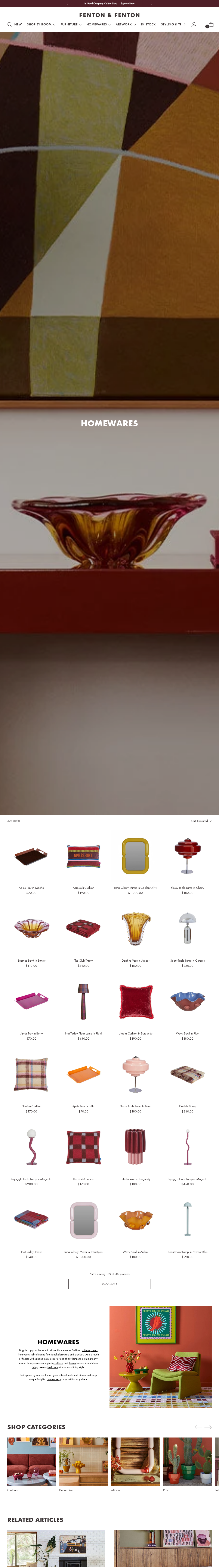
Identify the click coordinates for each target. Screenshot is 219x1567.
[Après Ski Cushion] (83, 856)
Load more (109, 1283)
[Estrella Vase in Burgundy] (135, 1147)
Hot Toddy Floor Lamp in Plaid (83, 1033)
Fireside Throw (187, 1106)
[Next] (151, 3)
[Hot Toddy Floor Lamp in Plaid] (83, 1001)
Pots (165, 1490)
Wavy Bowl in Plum (187, 1033)
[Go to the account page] (192, 24)
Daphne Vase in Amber (135, 960)
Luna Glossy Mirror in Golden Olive (135, 888)
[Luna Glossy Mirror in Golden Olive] (135, 856)
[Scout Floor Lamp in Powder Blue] (187, 1220)
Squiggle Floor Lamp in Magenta (187, 1179)
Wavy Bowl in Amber (135, 1252)
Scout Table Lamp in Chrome (187, 960)
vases (27, 1354)
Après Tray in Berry (31, 1033)
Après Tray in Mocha (31, 888)
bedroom (52, 1367)
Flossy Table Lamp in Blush (135, 1106)
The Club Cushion (83, 1179)
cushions (58, 1363)
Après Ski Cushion (83, 888)
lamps (75, 1359)
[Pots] (187, 1462)
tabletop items (90, 1350)
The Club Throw (83, 960)
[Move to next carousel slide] (208, 1427)
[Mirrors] (135, 1462)
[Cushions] (31, 1462)
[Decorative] (83, 1462)
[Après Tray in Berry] (31, 1001)
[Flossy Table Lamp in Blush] (135, 1074)
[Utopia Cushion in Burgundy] (135, 1001)
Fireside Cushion (31, 1106)
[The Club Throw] (83, 928)
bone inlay (43, 1359)
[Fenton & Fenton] (109, 15)
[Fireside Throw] (187, 1074)
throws (72, 1363)
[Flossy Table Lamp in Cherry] (187, 856)
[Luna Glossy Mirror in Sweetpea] (83, 1220)
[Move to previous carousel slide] (198, 1427)
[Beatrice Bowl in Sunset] (31, 928)
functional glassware (57, 1354)
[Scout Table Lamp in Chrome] (187, 928)
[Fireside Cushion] (31, 1074)
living (35, 1367)
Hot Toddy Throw (31, 1252)
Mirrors (115, 1490)
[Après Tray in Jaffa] (83, 1074)
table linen (37, 1354)
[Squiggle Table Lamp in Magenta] (31, 1147)
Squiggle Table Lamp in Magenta (31, 1179)
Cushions (13, 1490)
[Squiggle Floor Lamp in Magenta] (187, 1147)
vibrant (63, 1375)
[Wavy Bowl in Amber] (135, 1220)
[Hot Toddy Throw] (31, 1220)
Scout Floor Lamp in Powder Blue (187, 1252)
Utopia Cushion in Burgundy (135, 1033)
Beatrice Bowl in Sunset (31, 960)
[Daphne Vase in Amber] (135, 928)
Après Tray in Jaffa (83, 1106)
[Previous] (67, 3)
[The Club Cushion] (83, 1147)
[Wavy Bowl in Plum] (187, 1001)
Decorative (66, 1490)
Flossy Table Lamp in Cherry (187, 888)
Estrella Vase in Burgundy (135, 1179)
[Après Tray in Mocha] (31, 856)
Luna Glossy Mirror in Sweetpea (83, 1252)
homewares (53, 1379)
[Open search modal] (9, 24)
